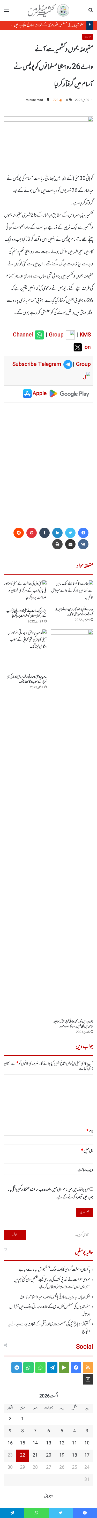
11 (74, 1443)
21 (35, 1455)
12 (61, 1443)
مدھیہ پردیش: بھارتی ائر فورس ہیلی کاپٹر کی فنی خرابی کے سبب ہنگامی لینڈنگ (27, 679)
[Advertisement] (48, 460)
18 (74, 1455)
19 (61, 1455)
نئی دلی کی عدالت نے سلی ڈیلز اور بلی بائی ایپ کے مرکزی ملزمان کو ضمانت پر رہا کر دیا (26, 613)
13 (48, 1443)
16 (10, 1443)
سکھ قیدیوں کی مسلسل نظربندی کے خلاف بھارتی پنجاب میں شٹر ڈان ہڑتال (49, 1310)
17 (86, 1455)
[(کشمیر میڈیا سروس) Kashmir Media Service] (48, 10)
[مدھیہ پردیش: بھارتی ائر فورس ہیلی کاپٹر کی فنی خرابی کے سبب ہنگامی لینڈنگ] (25, 650)
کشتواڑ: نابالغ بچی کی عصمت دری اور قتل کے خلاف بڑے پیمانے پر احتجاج (49, 1328)
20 (48, 1455)
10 (86, 1443)
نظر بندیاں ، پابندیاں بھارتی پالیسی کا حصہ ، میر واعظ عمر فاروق (55, 1297)
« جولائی (49, 1496)
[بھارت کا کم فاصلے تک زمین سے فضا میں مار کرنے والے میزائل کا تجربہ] (72, 592)
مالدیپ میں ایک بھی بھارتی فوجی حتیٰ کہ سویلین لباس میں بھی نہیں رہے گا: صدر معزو (73, 1024)
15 (22, 1443)
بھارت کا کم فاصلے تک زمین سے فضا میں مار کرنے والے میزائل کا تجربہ (74, 612)
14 (35, 1443)
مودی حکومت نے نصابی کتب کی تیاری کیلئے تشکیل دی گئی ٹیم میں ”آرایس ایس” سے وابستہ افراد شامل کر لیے (51, 1283)
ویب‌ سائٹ (85, 1170)
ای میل (87, 1151)
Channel (24, 335)
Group (55, 335)
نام (89, 1131)
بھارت (88, 36)
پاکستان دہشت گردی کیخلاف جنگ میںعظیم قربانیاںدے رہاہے (54, 1270)
